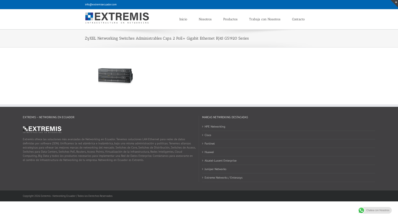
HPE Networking (215, 126)
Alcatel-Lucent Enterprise (221, 160)
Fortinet (210, 143)
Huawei (209, 152)
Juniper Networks (215, 169)
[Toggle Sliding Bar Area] (394, 3)
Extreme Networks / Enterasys (224, 177)
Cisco (208, 135)
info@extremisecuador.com (101, 4)
